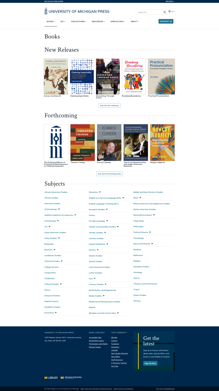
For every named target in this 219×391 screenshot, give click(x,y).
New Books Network (119, 353)
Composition (50, 273)
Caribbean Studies (52, 255)
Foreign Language (97, 221)
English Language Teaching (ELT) (104, 204)
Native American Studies (144, 209)
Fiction (92, 215)
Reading (137, 249)
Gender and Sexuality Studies (102, 227)
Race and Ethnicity (141, 244)
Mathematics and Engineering (102, 290)
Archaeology (50, 221)
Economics (49, 313)
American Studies (52, 203)
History (92, 250)
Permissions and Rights (98, 344)
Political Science (140, 232)
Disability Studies (52, 307)
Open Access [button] (117, 21)
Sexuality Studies (141, 266)
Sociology (137, 272)
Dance (47, 290)
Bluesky (114, 337)
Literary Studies (96, 284)
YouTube (114, 366)
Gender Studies (96, 232)
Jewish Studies (95, 261)
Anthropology (50, 209)
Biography (49, 244)
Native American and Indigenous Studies (151, 203)
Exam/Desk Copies (96, 341)
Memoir (92, 307)
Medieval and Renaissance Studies (104, 301)
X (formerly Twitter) (119, 363)
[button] (59, 208)
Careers (114, 341)
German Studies (96, 238)
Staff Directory (117, 360)
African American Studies (55, 192)
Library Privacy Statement (123, 389)
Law (91, 278)
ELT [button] (62, 21)
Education (93, 192)
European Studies (97, 209)
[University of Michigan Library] (52, 377)
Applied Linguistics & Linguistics (58, 215)
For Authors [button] (78, 21)
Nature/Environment (142, 215)
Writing (136, 301)
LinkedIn (114, 350)
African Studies (51, 198)
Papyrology (138, 221)
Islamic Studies (95, 256)
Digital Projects (51, 301)
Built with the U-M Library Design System (96, 389)
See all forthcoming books (109, 174)
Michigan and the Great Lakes (102, 313)
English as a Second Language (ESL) (105, 198)
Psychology (138, 238)
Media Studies (95, 296)
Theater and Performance (145, 284)
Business (48, 250)
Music (135, 198)
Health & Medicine (97, 244)
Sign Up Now (150, 363)
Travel (136, 289)
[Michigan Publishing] (72, 377)
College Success (51, 267)
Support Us (166, 21)
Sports (136, 278)
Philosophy (138, 226)
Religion (137, 261)
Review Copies (95, 347)
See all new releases (109, 105)
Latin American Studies (99, 267)
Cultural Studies (51, 284)
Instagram (115, 347)
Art (46, 226)
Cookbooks (49, 278)
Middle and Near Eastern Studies (148, 192)
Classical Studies (52, 261)
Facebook (115, 344)
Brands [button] (169, 1)
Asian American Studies (55, 232)
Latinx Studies (95, 273)
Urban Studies (139, 295)
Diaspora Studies (52, 295)
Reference (138, 255)
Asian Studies (50, 238)
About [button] (134, 21)
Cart (171, 11)
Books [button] (50, 21)
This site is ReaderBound (165, 389)
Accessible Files (95, 337)
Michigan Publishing (53, 1)
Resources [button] (98, 21)
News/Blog (115, 357)
